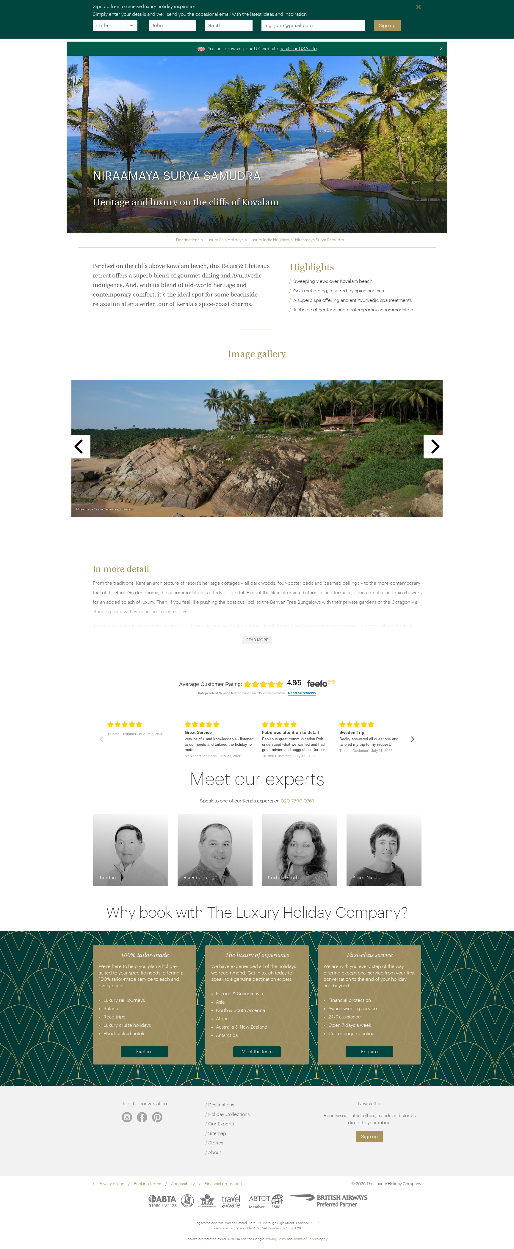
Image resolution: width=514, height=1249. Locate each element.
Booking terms (147, 1184)
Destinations (221, 1105)
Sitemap (217, 1133)
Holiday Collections (229, 1114)
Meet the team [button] (257, 1051)
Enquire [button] (369, 1051)
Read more (257, 640)
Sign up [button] (369, 1136)
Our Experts (221, 1124)
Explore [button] (144, 1051)
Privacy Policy (276, 1239)
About (214, 1152)
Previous (78, 446)
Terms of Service (306, 1239)
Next (435, 446)
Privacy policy (111, 1184)
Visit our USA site (298, 48)
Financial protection (223, 1184)
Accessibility (183, 1184)
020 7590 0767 (297, 801)
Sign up (387, 25)
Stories (215, 1143)
